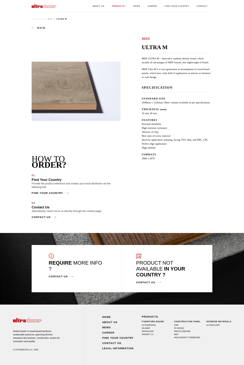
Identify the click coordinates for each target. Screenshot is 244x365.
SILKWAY (146, 328)
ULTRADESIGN (149, 325)
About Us (109, 322)
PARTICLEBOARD (182, 331)
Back (41, 27)
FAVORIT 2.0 (147, 334)
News (106, 327)
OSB (176, 325)
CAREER (152, 6)
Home (106, 317)
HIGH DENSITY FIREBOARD (187, 337)
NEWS (136, 6)
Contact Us (41, 217)
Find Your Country (47, 193)
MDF (50, 19)
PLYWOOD (179, 328)
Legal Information (118, 348)
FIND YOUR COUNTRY (177, 6)
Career (108, 332)
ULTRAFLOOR (213, 325)
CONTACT (202, 6)
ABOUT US (98, 6)
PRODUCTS (118, 6)
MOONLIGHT (148, 331)
